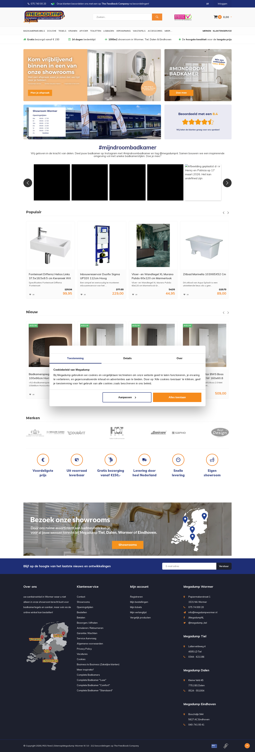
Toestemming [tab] (75, 358)
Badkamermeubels (34, 30)
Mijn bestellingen (139, 602)
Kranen (73, 30)
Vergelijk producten (140, 617)
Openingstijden (85, 607)
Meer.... (168, 30)
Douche (51, 30)
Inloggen (222, 3)
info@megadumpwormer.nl (202, 612)
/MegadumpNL (196, 617)
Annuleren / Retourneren (90, 628)
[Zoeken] (157, 17)
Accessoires (155, 30)
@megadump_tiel (197, 622)
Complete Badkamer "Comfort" (93, 685)
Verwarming (123, 30)
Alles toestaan (177, 397)
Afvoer (83, 30)
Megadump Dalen (196, 670)
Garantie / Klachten (87, 633)
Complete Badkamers (88, 674)
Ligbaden (108, 30)
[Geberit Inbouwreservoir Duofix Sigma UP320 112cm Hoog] (50, 245)
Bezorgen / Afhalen (87, 622)
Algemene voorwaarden (90, 643)
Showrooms (83, 602)
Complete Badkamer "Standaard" (95, 690)
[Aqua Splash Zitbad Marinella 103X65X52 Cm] (153, 245)
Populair (33, 212)
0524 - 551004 (196, 690)
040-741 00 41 (196, 724)
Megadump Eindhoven (200, 704)
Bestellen (82, 612)
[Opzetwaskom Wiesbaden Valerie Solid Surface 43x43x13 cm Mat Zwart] (204, 345)
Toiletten (95, 30)
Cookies (81, 659)
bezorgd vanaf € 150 (43, 39)
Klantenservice (222, 30)
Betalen (81, 617)
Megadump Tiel (195, 636)
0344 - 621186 (196, 656)
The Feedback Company (126, 745)
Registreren (136, 596)
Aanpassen (125, 397)
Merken (207, 30)
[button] (52, 182)
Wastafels (139, 30)
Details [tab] (127, 358)
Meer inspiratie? (85, 669)
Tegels (62, 30)
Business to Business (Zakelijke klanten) (98, 664)
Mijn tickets (136, 607)
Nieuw (32, 312)
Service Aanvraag (86, 638)
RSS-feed (47, 745)
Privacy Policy (84, 648)
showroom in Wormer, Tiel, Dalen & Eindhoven (139, 39)
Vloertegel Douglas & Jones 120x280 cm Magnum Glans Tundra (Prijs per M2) (201, 276)
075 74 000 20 (196, 607)
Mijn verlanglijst (138, 612)
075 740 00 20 (38, 3)
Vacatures (82, 654)
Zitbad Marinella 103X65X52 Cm (153, 274)
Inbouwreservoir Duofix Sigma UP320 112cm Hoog (49, 276)
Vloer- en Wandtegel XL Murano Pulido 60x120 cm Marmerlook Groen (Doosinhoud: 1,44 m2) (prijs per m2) (101, 276)
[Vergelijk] (207, 3)
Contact (81, 596)
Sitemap (58, 745)
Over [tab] (179, 358)
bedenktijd (83, 39)
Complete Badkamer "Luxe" (91, 680)
